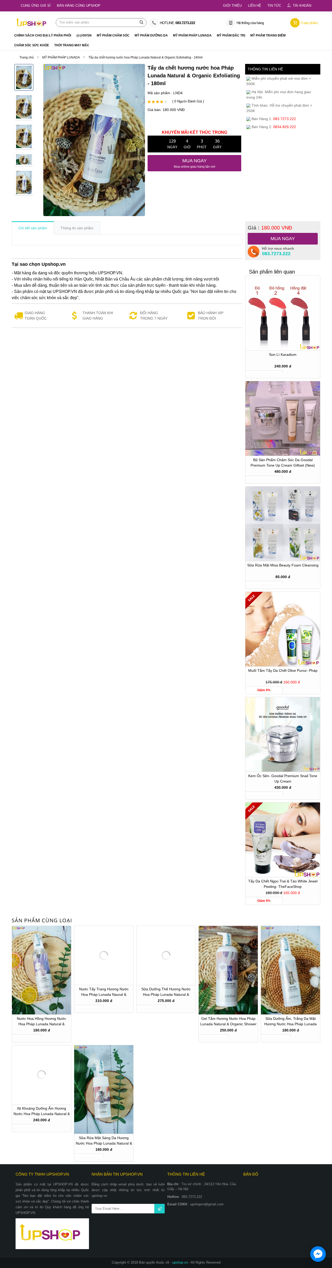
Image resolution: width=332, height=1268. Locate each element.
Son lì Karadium (282, 354)
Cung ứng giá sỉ (36, 6)
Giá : (270, 228)
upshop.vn (180, 1262)
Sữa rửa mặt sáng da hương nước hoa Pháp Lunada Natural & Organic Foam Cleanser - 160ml (104, 1141)
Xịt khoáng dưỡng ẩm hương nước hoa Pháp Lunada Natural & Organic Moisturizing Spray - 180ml (41, 1111)
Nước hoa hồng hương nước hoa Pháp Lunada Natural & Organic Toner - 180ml (41, 1022)
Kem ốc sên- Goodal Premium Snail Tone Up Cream (282, 778)
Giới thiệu (232, 6)
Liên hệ (254, 6)
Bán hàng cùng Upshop (78, 6)
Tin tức (274, 6)
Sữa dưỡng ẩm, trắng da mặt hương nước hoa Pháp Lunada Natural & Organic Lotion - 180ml (290, 1022)
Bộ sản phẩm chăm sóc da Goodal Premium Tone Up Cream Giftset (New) (283, 462)
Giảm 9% (264, 690)
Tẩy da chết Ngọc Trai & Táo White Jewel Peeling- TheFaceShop (282, 884)
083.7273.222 (276, 253)
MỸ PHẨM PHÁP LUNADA (61, 57)
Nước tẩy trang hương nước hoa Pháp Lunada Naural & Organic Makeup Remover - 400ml (104, 992)
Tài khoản (302, 6)
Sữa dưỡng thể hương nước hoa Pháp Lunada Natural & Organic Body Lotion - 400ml (166, 992)
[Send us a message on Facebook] (318, 1254)
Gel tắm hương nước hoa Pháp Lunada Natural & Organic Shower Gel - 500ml (228, 1022)
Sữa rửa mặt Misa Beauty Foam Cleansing (283, 565)
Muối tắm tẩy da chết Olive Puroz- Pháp (282, 670)
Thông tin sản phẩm (76, 228)
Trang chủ (26, 57)
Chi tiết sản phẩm (32, 228)
